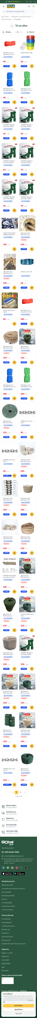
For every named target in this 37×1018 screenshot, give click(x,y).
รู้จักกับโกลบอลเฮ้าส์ (7, 885)
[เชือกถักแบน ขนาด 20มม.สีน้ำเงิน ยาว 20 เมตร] (10, 375)
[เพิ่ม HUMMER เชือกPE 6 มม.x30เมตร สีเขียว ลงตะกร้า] (32, 138)
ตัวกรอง (8, 32)
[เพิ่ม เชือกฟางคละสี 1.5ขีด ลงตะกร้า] (32, 66)
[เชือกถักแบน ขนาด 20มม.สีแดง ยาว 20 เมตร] (27, 300)
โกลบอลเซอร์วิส (6, 940)
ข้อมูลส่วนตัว (5, 956)
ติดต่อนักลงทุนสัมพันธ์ (8, 896)
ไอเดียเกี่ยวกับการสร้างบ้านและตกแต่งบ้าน (14, 944)
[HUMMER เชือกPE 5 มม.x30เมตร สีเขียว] (27, 151)
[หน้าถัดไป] (25, 792)
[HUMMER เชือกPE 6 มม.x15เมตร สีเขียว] (10, 151)
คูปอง (3, 967)
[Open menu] (3, 6)
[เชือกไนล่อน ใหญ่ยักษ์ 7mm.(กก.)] (27, 223)
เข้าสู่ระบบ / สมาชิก (7, 953)
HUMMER (6, 138)
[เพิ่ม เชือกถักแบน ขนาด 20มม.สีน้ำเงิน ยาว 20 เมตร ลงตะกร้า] (14, 398)
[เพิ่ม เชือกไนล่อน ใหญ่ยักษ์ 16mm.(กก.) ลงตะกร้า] (14, 669)
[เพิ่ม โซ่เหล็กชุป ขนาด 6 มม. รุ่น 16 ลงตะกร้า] (14, 476)
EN (30, 2)
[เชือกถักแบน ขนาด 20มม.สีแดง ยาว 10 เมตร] (10, 43)
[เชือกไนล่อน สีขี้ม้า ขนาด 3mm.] (27, 604)
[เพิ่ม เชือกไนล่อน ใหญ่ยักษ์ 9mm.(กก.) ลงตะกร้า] (32, 514)
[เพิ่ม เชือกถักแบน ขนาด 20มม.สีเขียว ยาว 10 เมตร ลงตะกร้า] (32, 102)
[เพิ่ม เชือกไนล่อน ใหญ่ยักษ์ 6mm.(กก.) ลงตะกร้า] (14, 553)
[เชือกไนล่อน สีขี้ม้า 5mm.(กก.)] (27, 682)
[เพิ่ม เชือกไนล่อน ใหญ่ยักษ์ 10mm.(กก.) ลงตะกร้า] (14, 362)
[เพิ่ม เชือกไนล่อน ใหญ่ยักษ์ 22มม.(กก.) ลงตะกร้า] (14, 514)
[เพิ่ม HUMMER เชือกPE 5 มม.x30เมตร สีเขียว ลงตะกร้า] (32, 174)
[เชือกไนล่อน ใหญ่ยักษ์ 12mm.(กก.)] (27, 527)
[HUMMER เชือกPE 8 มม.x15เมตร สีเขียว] (10, 187)
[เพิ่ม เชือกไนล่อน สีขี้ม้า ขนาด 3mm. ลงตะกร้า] (32, 630)
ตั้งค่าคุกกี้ (18, 1013)
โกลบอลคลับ (5, 971)
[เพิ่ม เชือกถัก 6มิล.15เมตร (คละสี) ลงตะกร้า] (14, 324)
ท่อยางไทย (6, 66)
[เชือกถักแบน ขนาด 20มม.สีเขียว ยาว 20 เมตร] (27, 375)
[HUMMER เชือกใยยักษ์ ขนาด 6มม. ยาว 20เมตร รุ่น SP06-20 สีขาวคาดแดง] (10, 566)
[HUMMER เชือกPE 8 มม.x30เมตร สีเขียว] (27, 643)
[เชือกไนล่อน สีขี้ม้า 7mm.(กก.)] (10, 720)
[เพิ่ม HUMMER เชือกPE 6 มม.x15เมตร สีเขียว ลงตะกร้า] (14, 174)
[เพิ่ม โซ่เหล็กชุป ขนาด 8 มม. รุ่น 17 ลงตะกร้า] (32, 437)
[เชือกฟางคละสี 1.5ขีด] (27, 43)
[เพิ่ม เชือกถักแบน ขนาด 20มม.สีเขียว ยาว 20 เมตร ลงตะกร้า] (32, 398)
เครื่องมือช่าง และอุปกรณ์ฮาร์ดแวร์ (21, 17)
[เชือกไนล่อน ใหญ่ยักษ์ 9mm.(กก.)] (27, 488)
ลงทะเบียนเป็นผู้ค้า (7, 903)
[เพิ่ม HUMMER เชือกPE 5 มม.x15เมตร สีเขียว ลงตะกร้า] (14, 138)
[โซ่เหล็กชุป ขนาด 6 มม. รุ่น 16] (10, 450)
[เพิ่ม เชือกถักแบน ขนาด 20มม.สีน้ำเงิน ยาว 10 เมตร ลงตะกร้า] (14, 102)
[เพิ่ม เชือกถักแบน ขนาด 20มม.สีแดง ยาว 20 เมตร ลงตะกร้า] (32, 324)
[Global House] (11, 6)
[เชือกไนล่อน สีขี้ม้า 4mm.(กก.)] (27, 759)
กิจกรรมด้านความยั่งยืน (8, 906)
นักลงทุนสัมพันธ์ (6, 892)
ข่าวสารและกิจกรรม (7, 910)
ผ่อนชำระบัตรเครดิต (7, 937)
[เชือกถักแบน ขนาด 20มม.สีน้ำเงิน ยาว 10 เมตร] (10, 79)
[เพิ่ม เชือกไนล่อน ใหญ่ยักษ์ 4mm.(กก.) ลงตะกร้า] (32, 746)
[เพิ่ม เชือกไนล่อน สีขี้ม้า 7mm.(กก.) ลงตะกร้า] (14, 746)
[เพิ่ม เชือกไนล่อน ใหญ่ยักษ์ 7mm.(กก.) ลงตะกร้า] (32, 249)
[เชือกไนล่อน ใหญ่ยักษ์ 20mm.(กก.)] (27, 450)
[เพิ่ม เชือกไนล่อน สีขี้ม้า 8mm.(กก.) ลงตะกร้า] (32, 362)
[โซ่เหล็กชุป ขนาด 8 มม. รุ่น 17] (27, 411)
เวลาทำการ (23, 991)
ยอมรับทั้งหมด (18, 1005)
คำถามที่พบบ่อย (6, 919)
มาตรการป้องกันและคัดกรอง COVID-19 (13, 888)
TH (27, 2)
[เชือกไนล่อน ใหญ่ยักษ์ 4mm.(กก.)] (27, 720)
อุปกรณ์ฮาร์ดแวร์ (6, 19)
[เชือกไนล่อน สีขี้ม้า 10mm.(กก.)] (10, 411)
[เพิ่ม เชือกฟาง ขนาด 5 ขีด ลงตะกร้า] (32, 288)
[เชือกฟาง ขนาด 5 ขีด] (27, 262)
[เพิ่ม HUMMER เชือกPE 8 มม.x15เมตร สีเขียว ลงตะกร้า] (14, 210)
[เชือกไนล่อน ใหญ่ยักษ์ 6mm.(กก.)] (10, 527)
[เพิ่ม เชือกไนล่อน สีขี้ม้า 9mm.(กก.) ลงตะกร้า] (32, 592)
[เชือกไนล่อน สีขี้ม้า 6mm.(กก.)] (10, 604)
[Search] (33, 6)
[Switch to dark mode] (35, 1)
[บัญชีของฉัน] (29, 6)
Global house (8, 476)
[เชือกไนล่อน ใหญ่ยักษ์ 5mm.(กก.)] (10, 682)
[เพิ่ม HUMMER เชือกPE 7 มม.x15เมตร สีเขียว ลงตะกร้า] (32, 210)
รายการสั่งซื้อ (5, 960)
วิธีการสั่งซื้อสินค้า (7, 922)
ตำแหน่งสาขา (5, 933)
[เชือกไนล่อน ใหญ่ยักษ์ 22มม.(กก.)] (10, 488)
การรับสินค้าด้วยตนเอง (8, 926)
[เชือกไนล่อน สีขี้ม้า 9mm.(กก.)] (27, 566)
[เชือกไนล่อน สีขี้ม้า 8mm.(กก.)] (27, 337)
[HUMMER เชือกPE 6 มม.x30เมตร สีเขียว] (27, 115)
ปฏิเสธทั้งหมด (18, 1009)
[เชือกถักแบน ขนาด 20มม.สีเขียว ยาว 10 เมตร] (27, 79)
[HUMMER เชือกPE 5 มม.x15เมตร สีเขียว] (10, 115)
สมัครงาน (4, 899)
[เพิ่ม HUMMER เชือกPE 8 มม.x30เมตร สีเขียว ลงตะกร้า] (32, 669)
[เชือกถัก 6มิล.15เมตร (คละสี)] (10, 300)
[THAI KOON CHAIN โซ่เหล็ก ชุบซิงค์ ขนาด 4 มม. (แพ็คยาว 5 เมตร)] (10, 223)
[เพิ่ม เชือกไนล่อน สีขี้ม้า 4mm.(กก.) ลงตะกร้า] (32, 785)
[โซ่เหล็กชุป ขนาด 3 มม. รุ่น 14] (10, 759)
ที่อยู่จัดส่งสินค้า (6, 963)
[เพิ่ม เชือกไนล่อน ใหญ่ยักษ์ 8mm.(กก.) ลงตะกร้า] (14, 288)
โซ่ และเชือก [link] (17, 19)
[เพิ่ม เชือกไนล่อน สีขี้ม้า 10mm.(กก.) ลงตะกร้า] (14, 437)
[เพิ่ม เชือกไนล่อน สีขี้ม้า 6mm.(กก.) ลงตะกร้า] (14, 630)
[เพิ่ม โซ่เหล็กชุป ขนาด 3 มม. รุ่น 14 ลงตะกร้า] (14, 785)
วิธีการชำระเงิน (6, 930)
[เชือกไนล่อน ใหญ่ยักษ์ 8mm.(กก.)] (10, 262)
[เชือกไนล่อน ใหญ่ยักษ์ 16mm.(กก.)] (10, 643)
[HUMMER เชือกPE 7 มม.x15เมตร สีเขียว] (27, 187)
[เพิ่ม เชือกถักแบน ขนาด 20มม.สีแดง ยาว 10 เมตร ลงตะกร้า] (14, 66)
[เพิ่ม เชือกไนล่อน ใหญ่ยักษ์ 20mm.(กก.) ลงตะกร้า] (32, 476)
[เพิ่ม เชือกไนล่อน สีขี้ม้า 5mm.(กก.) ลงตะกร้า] (32, 707)
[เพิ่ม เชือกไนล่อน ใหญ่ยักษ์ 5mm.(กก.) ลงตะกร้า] (14, 707)
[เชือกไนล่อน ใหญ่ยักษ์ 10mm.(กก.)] (10, 337)
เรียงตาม (31, 32)
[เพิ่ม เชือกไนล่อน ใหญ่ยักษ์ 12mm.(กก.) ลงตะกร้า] (32, 553)
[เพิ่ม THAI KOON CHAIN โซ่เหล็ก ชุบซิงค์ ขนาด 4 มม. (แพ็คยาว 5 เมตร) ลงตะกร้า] (14, 249)
